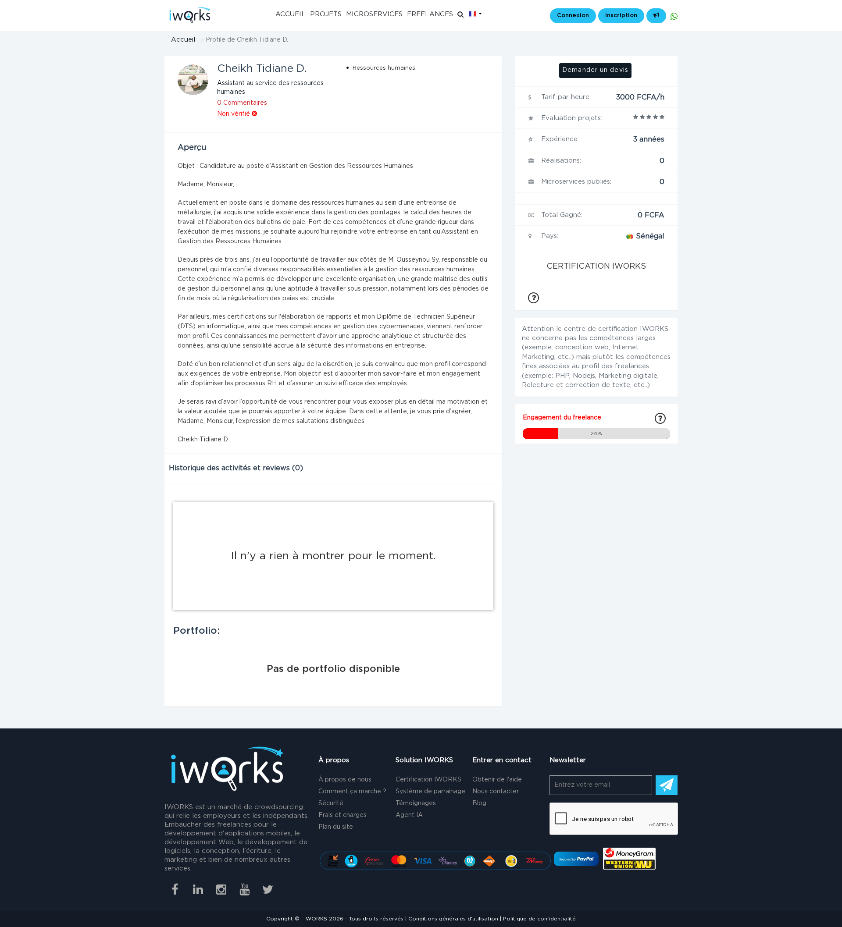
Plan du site (335, 827)
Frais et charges (342, 815)
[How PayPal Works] (576, 859)
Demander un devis (595, 70)
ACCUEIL (290, 14)
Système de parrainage (430, 791)
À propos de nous (344, 780)
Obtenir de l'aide (497, 780)
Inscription (621, 15)
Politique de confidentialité (539, 918)
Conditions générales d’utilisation (453, 918)
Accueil (183, 39)
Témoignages (416, 803)
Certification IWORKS (428, 780)
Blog (479, 803)
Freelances (430, 14)
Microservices (374, 14)
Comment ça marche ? (352, 791)
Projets (326, 14)
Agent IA (409, 815)
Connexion (573, 15)
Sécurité (330, 803)
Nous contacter (495, 791)
